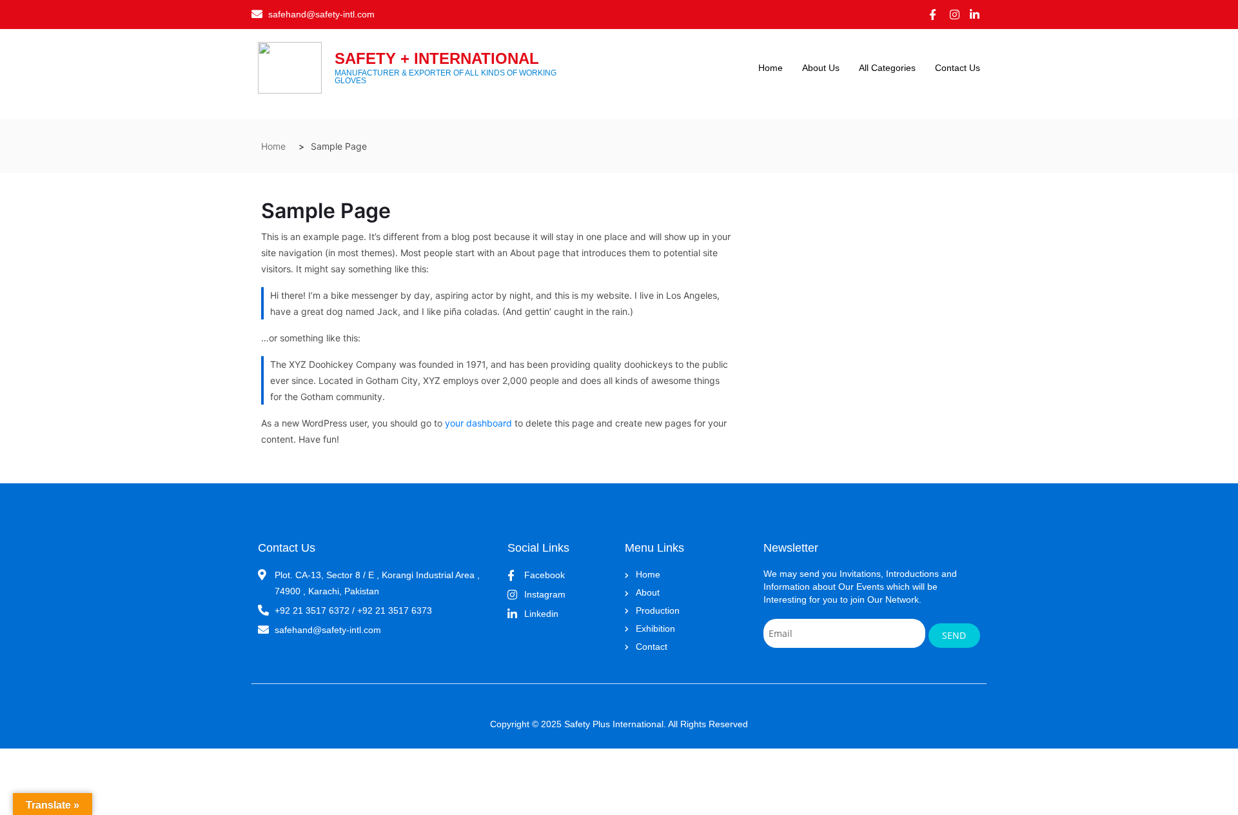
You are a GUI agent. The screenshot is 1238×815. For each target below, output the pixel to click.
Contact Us (957, 68)
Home (770, 68)
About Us (821, 68)
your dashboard (478, 423)
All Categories (887, 68)
